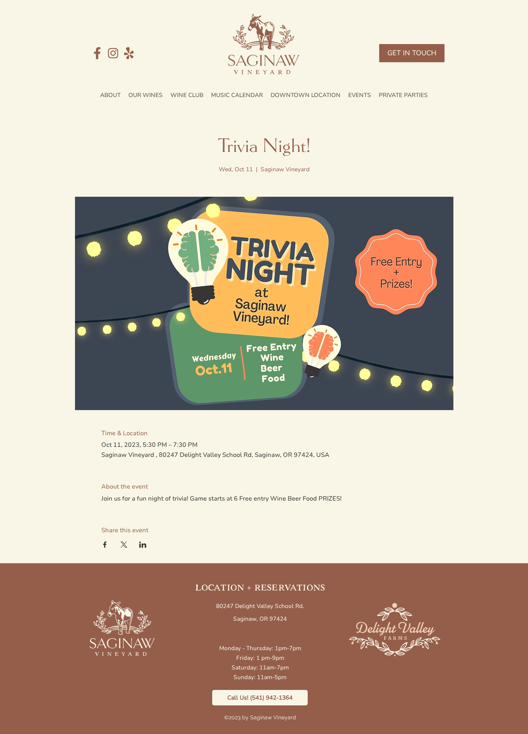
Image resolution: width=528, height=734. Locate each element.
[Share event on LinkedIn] (142, 545)
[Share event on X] (124, 545)
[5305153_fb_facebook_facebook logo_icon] (97, 53)
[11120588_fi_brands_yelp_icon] (129, 53)
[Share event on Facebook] (105, 545)
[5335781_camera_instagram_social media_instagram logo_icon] (113, 53)
